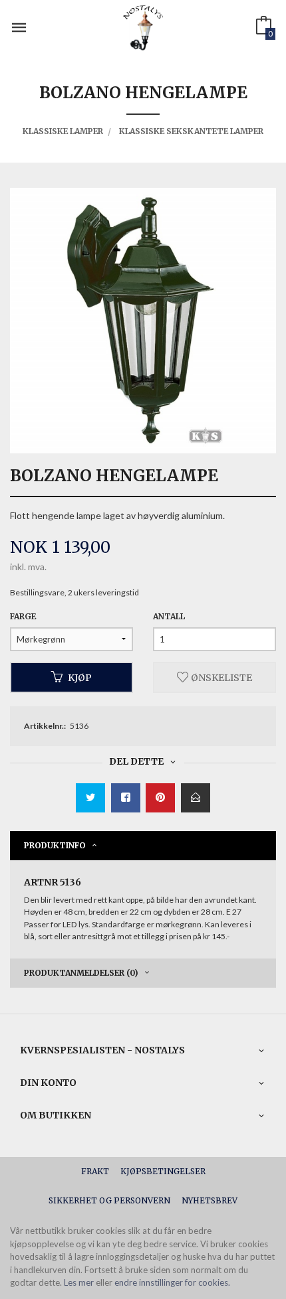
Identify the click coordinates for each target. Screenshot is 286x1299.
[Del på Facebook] (125, 797)
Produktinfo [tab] (55, 845)
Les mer (79, 1282)
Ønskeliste (220, 677)
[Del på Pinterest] (160, 797)
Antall (169, 616)
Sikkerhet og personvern (109, 1200)
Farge (23, 616)
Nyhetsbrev (209, 1200)
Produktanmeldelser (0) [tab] (81, 973)
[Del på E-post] (195, 797)
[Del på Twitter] (90, 797)
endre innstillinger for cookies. (172, 1282)
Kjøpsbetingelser (163, 1171)
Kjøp (80, 677)
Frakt (95, 1171)
